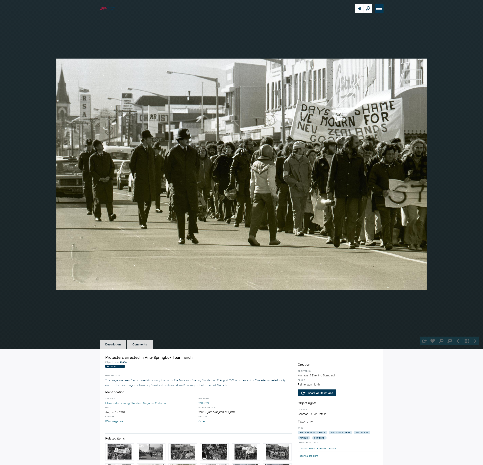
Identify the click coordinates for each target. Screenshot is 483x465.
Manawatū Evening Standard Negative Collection (136, 403)
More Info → (115, 366)
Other (202, 421)
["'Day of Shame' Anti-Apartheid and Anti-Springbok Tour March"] (119, 451)
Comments (139, 344)
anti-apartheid (340, 432)
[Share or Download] (424, 341)
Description (113, 344)
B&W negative (114, 421)
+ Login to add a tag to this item (318, 448)
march (304, 437)
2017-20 (203, 403)
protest (319, 437)
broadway (362, 432)
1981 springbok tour (312, 432)
